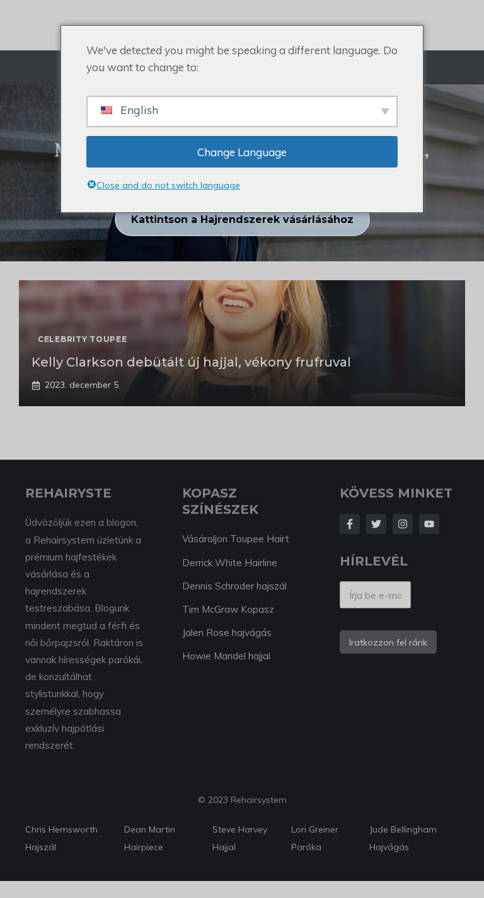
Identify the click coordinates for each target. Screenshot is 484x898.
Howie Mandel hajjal (226, 656)
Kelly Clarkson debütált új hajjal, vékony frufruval (191, 362)
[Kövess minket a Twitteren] (376, 524)
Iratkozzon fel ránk (388, 642)
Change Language (242, 152)
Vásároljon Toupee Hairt (235, 539)
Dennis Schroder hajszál (234, 586)
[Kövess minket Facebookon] (350, 524)
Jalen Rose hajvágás (227, 633)
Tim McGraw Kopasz (228, 609)
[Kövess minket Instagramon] (403, 524)
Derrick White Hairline (229, 563)
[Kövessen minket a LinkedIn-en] (429, 524)
